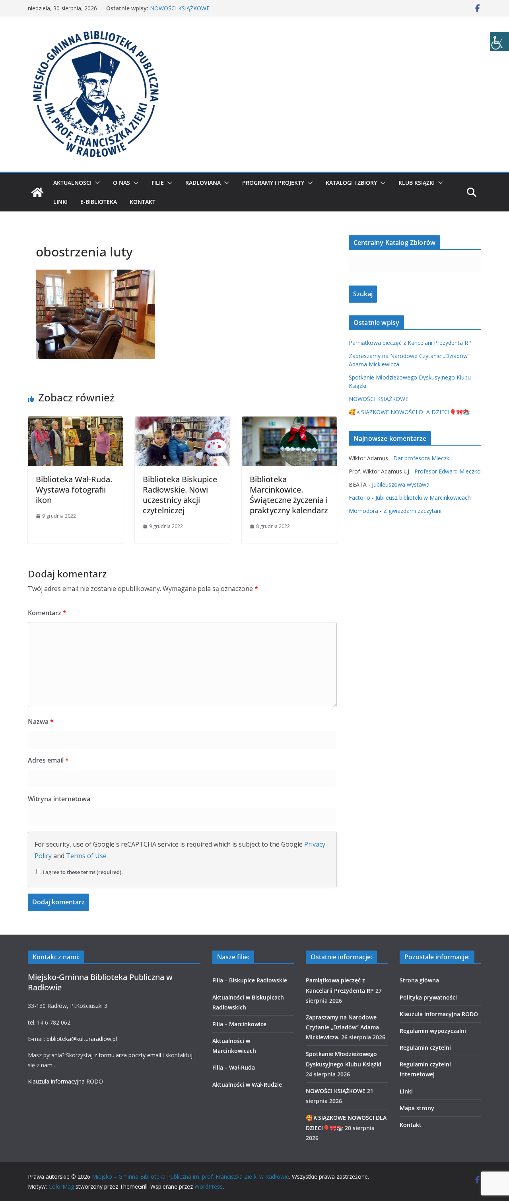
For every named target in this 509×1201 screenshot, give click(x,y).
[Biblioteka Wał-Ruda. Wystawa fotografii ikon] (75, 422)
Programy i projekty (273, 182)
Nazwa (41, 721)
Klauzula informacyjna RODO (65, 1081)
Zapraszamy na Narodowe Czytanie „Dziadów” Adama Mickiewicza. (342, 1027)
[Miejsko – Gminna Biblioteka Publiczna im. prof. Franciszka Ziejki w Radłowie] (37, 192)
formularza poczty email (130, 1055)
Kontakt (142, 201)
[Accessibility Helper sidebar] (499, 41)
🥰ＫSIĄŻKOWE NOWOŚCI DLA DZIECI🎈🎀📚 (409, 412)
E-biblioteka (98, 201)
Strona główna (419, 980)
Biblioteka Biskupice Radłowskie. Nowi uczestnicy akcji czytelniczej (180, 495)
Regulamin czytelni (425, 1047)
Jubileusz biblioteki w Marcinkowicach (423, 497)
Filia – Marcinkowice (239, 1024)
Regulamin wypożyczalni (433, 1031)
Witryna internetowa (59, 798)
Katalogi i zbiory (351, 182)
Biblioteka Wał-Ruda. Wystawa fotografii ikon (74, 489)
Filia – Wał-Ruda (233, 1067)
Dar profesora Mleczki (422, 458)
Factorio (359, 497)
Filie (158, 182)
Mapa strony (417, 1108)
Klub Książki (416, 182)
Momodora (363, 510)
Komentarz (47, 612)
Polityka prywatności (428, 997)
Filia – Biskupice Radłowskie (249, 980)
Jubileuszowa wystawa (400, 484)
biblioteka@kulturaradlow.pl (82, 1039)
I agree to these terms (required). (83, 872)
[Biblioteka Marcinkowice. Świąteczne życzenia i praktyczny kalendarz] (289, 422)
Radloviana (203, 182)
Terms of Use (86, 855)
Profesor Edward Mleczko (447, 471)
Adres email (48, 760)
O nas (121, 182)
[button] (95, 182)
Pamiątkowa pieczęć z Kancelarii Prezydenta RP (410, 342)
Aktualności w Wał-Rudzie (247, 1084)
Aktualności (72, 182)
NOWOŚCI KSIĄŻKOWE (180, 8)
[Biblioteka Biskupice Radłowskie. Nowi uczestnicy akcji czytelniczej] (182, 422)
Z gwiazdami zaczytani (412, 510)
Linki (60, 201)
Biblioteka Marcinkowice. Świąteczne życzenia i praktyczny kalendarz (289, 495)
